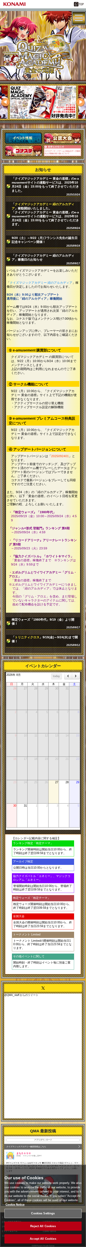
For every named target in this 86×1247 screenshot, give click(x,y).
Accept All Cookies (43, 1238)
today (56, 676)
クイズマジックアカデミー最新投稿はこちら (26, 1147)
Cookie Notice (15, 1204)
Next (80, 102)
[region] (43, 1206)
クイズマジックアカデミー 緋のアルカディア (41, 282)
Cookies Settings (43, 1213)
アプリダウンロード (43, 1140)
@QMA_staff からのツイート (21, 995)
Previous (5, 102)
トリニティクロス (27, 637)
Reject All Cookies (43, 1226)
